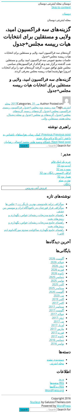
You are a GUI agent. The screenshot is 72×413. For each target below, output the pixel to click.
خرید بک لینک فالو (61, 162)
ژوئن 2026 (58, 266)
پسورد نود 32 (63, 169)
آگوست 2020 (56, 292)
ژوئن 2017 (58, 318)
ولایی (44, 118)
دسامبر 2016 (56, 340)
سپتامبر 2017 (56, 306)
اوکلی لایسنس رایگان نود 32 (55, 173)
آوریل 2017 (57, 325)
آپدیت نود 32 (64, 165)
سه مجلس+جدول (33, 107)
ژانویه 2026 (57, 273)
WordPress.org (54, 390)
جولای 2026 (57, 262)
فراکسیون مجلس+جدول (57, 111)
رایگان (67, 184)
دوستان (66, 13)
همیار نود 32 (64, 176)
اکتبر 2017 (58, 303)
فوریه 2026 (57, 269)
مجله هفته (65, 118)
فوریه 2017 (57, 332)
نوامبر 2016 (57, 344)
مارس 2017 (57, 329)
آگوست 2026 (56, 258)
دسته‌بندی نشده (55, 360)
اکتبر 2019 (58, 299)
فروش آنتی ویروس (36, 188)
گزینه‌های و (48, 115)
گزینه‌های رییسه (33, 111)
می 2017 (59, 321)
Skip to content (61, 7)
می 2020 (59, 295)
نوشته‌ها (57, 383)
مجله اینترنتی (57, 363)
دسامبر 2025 (56, 277)
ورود (61, 379)
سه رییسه (49, 107)
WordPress (63, 406)
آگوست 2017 (56, 310)
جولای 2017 (57, 314)
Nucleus (35, 402)
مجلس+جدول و (31, 115)
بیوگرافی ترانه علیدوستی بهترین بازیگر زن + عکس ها (34, 204)
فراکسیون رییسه (12, 107)
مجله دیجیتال (14, 115)
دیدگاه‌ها (57, 386)
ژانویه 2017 (57, 336)
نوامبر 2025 (57, 281)
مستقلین (53, 118)
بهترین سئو (65, 180)
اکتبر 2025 (58, 284)
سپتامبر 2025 (56, 288)
